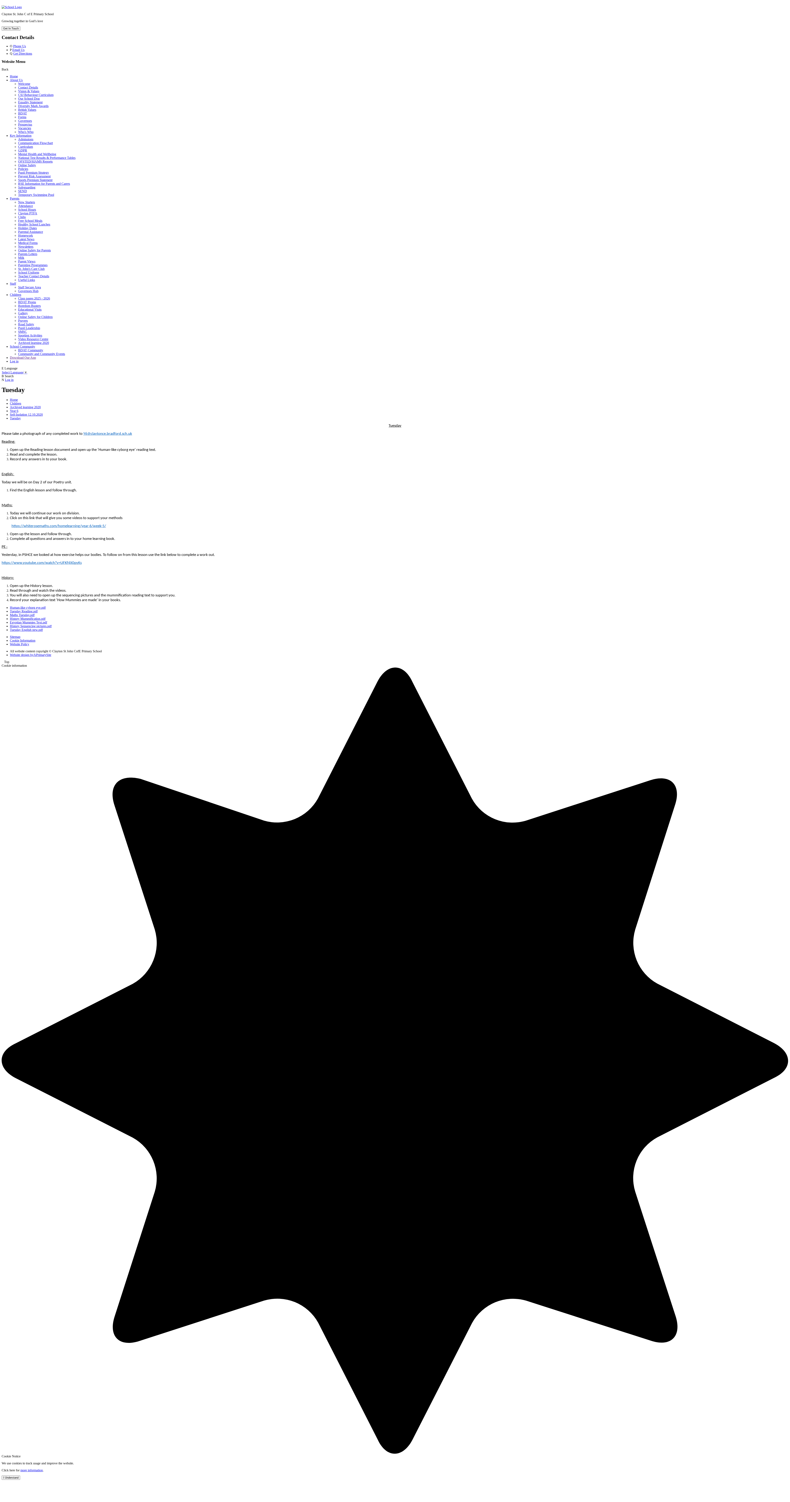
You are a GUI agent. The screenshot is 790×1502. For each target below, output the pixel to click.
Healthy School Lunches (34, 224)
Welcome (24, 84)
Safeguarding (26, 187)
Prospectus (25, 124)
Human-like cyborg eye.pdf (28, 607)
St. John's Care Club (31, 269)
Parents (14, 198)
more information (31, 1470)
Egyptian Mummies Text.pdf (28, 622)
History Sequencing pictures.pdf (31, 626)
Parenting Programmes (33, 265)
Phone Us (19, 46)
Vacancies (24, 128)
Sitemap (15, 637)
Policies (23, 169)
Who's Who (26, 132)
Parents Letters (27, 254)
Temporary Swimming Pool (36, 195)
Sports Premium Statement (35, 180)
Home (14, 76)
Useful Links (26, 280)
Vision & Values (28, 91)
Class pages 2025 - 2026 (34, 298)
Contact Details (28, 87)
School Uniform (28, 272)
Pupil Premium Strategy (33, 172)
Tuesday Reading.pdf (24, 611)
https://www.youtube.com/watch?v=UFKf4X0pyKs (42, 563)
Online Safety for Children (35, 317)
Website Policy (19, 644)
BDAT (22, 113)
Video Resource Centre (33, 339)
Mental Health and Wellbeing (37, 154)
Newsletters (25, 246)
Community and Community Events (41, 354)
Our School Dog (29, 98)
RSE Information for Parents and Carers (44, 183)
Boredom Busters (29, 306)
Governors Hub (28, 291)
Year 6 (14, 411)
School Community (22, 346)
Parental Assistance (30, 232)
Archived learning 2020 (33, 343)
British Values (27, 109)
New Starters (26, 202)
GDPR (22, 150)
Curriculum (25, 146)
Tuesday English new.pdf (26, 630)
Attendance (25, 206)
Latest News (26, 239)
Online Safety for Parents (34, 250)
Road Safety (26, 324)
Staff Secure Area (29, 287)
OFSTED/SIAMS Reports (35, 161)
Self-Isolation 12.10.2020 (26, 414)
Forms (22, 117)
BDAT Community (30, 350)
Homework (25, 235)
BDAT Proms (27, 302)
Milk (21, 257)
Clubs (22, 217)
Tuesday (15, 418)
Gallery (23, 313)
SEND (22, 191)
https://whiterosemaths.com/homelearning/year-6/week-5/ (59, 526)
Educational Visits (30, 309)
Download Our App (23, 357)
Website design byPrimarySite (30, 655)
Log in (14, 361)
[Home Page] (12, 7)
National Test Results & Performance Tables (47, 158)
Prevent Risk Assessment (34, 176)
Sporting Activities (30, 335)
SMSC (22, 331)
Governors (25, 121)
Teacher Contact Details (33, 276)
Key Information (20, 135)
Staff (13, 283)
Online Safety (27, 165)
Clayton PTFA (27, 213)
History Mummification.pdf (27, 618)
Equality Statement (30, 102)
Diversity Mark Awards (33, 106)
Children (15, 294)
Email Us (18, 50)
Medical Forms (28, 243)
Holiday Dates (27, 228)
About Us (16, 80)
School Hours (27, 209)
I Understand (11, 1477)
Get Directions (22, 53)
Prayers (23, 320)
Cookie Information (22, 640)
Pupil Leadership (29, 328)
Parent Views (26, 261)
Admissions (25, 139)
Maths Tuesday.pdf (22, 615)
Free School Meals (30, 220)
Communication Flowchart (35, 143)
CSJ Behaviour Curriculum (35, 95)
